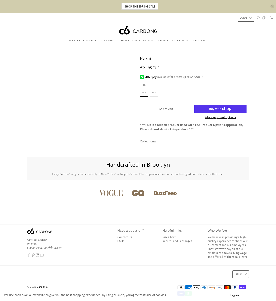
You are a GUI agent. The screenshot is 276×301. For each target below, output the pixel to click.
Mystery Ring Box (83, 40)
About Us (200, 40)
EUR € (243, 18)
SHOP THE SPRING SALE (139, 6)
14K (144, 92)
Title (143, 85)
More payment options (220, 117)
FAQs (120, 241)
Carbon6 (42, 287)
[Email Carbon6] (42, 256)
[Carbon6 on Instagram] (37, 256)
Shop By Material (171, 40)
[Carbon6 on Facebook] (29, 256)
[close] (272, 6)
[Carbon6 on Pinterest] (33, 256)
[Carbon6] (138, 30)
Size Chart (169, 237)
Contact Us (124, 237)
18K (154, 92)
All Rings (108, 40)
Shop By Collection (134, 40)
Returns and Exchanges (177, 241)
